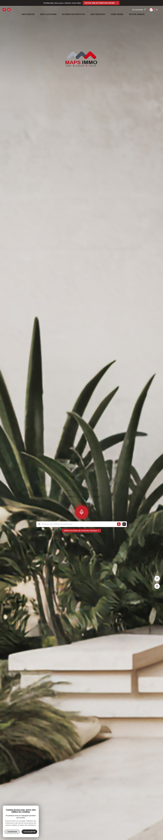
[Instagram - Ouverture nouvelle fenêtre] (9, 9)
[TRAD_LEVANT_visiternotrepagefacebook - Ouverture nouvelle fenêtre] (4, 9)
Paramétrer (12, 832)
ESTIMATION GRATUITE (73, 14)
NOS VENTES (27, 14)
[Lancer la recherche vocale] (81, 512)
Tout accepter (29, 832)
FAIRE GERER (117, 14)
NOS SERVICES (98, 14)
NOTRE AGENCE (136, 14)
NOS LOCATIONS (48, 14)
